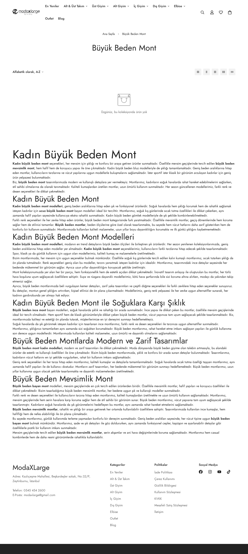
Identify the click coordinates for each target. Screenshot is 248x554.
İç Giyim (139, 6)
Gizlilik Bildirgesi (165, 485)
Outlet (49, 18)
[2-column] (206, 72)
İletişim (158, 512)
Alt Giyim (119, 6)
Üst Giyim (98, 6)
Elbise (178, 6)
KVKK (158, 498)
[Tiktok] (229, 472)
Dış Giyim (159, 6)
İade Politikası (163, 472)
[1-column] (198, 72)
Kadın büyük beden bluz (123, 168)
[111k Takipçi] (210, 472)
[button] (229, 12)
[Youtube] (219, 472)
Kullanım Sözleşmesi (167, 492)
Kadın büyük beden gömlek (123, 215)
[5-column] (232, 72)
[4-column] (223, 72)
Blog (61, 18)
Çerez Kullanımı (164, 479)
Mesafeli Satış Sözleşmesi (170, 505)
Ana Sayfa (108, 34)
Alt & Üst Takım (74, 6)
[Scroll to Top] (240, 532)
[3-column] (215, 72)
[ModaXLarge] (26, 12)
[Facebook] (201, 472)
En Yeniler (52, 6)
